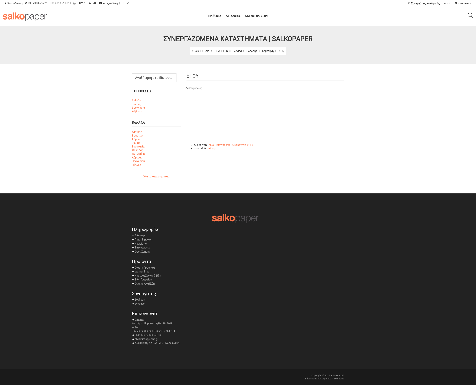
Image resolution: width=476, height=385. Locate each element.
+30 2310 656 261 (38, 3)
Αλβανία (137, 111)
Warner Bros (140, 271)
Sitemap (139, 235)
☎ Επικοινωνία (463, 3)
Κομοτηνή (268, 50)
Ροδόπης (252, 50)
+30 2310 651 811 (60, 3)
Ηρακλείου (138, 161)
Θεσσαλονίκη (15, 3)
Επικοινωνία (141, 247)
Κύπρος (136, 104)
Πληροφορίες (145, 229)
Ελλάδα (237, 50)
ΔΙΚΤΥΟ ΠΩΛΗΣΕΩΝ (216, 50)
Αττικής (137, 131)
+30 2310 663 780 (151, 334)
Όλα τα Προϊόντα (143, 267)
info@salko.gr (111, 3)
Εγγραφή (139, 303)
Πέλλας (136, 164)
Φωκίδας (137, 150)
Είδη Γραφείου (142, 279)
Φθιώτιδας (138, 153)
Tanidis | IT (338, 375)
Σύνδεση (138, 299)
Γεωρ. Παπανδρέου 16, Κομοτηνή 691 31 (231, 144)
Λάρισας (137, 157)
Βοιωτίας (138, 135)
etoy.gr (212, 148)
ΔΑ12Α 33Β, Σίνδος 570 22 (164, 342)
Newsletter (140, 243)
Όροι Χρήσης (141, 251)
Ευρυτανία (138, 146)
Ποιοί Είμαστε (143, 239)
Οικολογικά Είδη (143, 283)
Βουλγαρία (138, 107)
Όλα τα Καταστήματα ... (156, 176)
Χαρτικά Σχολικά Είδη (146, 275)
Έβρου (136, 139)
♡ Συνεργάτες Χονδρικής (424, 3)
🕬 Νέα (447, 3)
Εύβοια (136, 142)
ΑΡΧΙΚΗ (196, 50)
